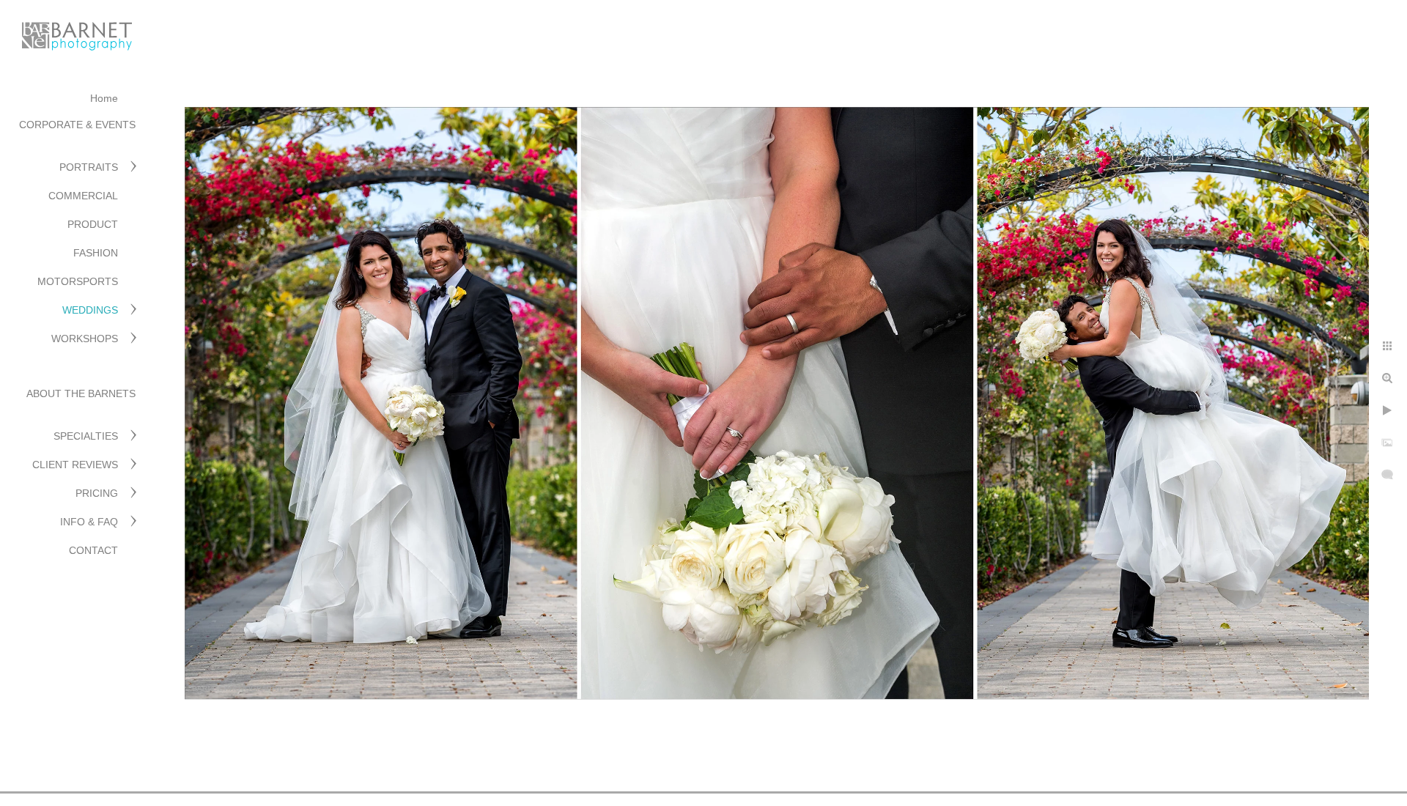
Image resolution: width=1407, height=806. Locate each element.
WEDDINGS (90, 310)
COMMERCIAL (83, 196)
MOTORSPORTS (77, 281)
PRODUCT (92, 224)
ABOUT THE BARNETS (81, 393)
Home (104, 98)
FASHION (95, 253)
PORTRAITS (88, 167)
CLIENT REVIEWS (75, 464)
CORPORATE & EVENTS (77, 124)
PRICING (96, 493)
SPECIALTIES (85, 436)
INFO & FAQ (89, 522)
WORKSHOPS (84, 338)
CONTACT (93, 550)
